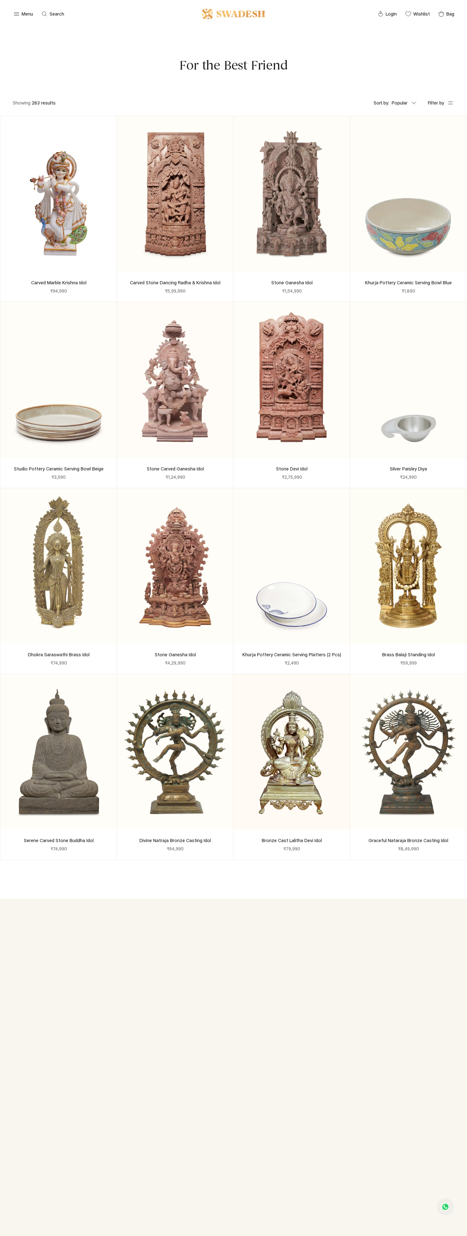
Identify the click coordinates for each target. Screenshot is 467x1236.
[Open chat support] (445, 1207)
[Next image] (109, 194)
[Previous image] (8, 194)
